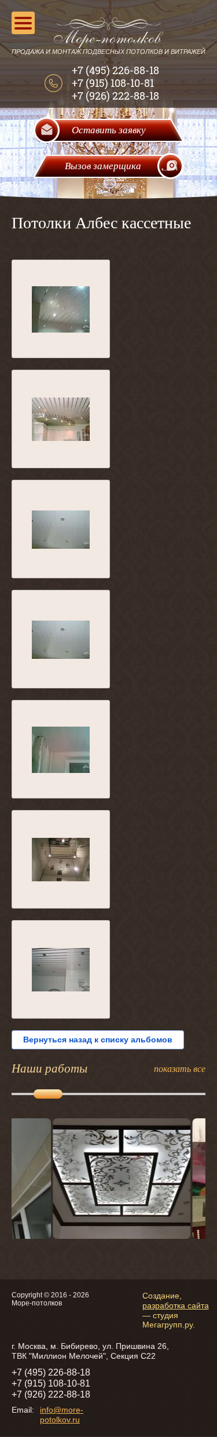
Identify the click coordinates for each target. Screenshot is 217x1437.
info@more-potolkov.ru (61, 1414)
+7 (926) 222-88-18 (115, 96)
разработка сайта (175, 1305)
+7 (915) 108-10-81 (113, 83)
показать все (179, 1068)
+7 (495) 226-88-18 (115, 70)
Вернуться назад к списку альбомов (97, 1039)
